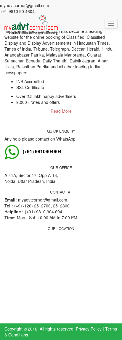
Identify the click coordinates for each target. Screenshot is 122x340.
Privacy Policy (89, 329)
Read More (61, 111)
